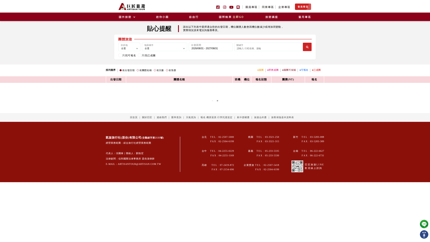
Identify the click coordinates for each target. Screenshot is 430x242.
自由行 (194, 16)
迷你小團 (162, 16)
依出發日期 (128, 70)
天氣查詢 (191, 117)
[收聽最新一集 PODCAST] (424, 234)
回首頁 (134, 117)
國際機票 (231, 16)
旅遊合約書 (260, 117)
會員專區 (303, 6)
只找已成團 (149, 55)
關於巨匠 (147, 117)
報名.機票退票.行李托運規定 (216, 117)
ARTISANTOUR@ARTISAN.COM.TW (139, 164)
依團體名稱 (145, 70)
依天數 (160, 70)
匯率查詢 (176, 117)
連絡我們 (162, 117)
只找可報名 (129, 55)
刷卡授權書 (243, 117)
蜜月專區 (304, 16)
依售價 (172, 70)
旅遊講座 (271, 16)
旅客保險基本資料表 (282, 117)
